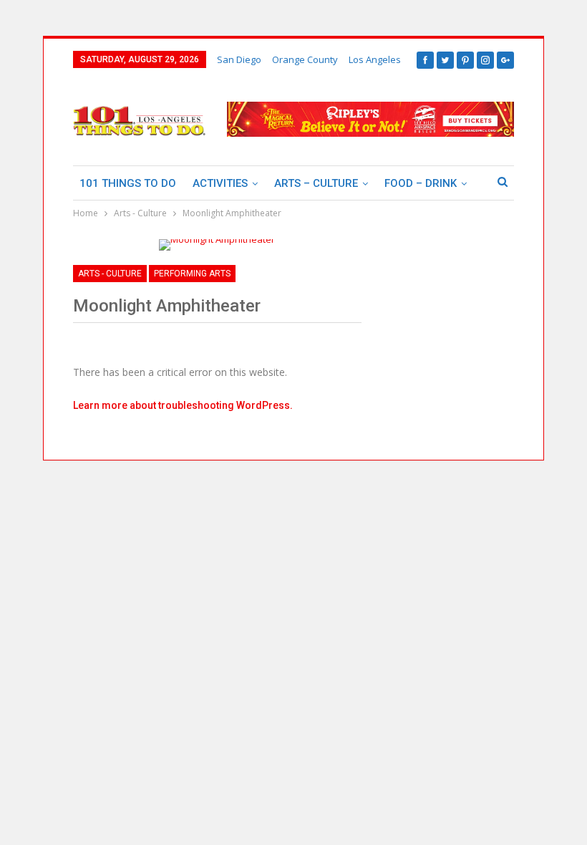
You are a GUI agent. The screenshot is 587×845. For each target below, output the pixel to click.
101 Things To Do (127, 183)
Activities (220, 183)
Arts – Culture (316, 183)
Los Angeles (375, 59)
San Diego (239, 59)
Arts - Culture (110, 274)
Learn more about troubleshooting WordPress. (183, 405)
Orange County (305, 59)
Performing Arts (192, 274)
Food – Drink (420, 183)
